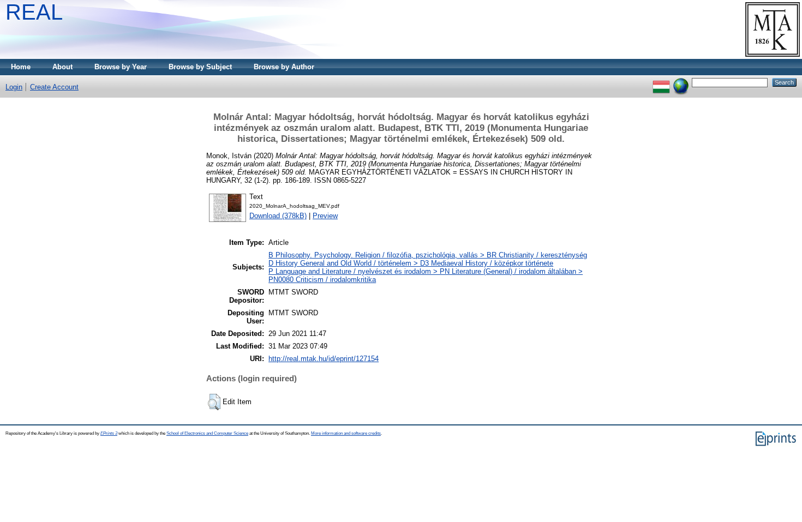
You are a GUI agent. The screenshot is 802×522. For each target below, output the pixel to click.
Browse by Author (284, 67)
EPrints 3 (108, 433)
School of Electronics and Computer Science (207, 433)
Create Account (54, 87)
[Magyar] (661, 82)
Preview (325, 216)
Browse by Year (120, 67)
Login (13, 87)
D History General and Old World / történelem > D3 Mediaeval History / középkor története (410, 263)
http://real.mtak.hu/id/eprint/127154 (323, 359)
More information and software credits (346, 433)
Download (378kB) (278, 216)
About (62, 67)
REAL (34, 12)
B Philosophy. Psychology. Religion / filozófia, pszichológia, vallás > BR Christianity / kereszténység (427, 255)
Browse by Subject (200, 67)
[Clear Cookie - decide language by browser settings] (681, 82)
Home (21, 67)
